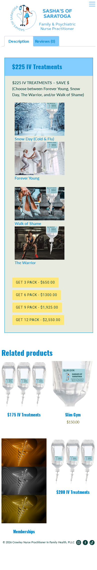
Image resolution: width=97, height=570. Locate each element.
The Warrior (25, 262)
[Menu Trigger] (92, 5)
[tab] (18, 41)
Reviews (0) (45, 41)
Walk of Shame (28, 223)
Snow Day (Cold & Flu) (34, 138)
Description (18, 41)
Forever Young (27, 178)
